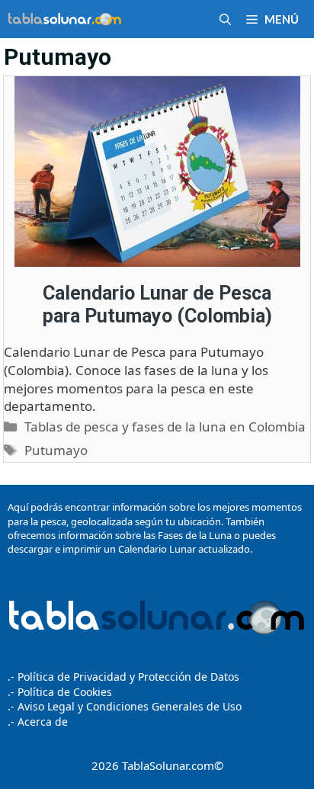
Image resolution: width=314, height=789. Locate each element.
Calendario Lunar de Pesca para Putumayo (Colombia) (157, 304)
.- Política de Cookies (60, 692)
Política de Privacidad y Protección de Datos (128, 676)
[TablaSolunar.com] (65, 19)
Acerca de (41, 721)
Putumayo (56, 450)
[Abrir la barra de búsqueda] (225, 19)
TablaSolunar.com (168, 765)
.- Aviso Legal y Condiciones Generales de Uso (125, 706)
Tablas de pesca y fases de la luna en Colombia (165, 426)
